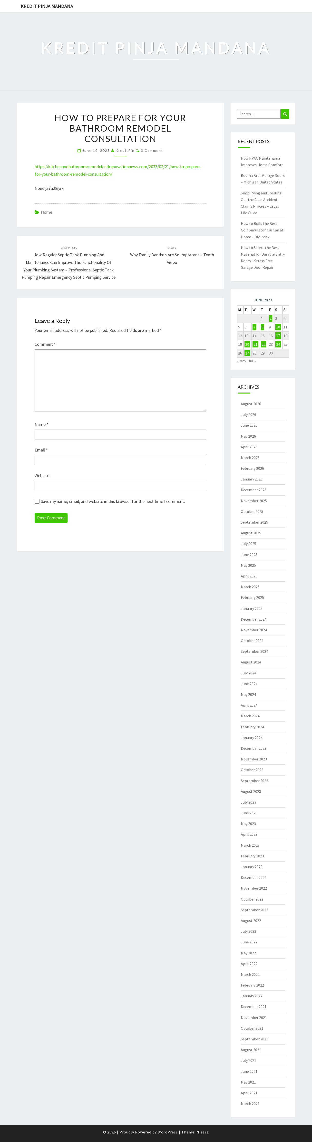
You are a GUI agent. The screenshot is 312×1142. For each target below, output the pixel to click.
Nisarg (202, 1132)
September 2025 (254, 522)
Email (41, 450)
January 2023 (252, 866)
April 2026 (249, 446)
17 (278, 335)
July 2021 (248, 1060)
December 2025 (253, 489)
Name (42, 424)
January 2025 (252, 608)
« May (241, 360)
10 (278, 327)
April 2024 (249, 705)
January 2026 (252, 479)
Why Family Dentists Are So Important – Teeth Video (172, 255)
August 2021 (251, 1049)
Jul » (252, 360)
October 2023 (252, 769)
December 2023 (253, 748)
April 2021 (249, 1092)
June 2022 (249, 942)
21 (255, 344)
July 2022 (248, 931)
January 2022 (252, 995)
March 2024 (250, 715)
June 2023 (249, 812)
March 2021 (250, 1103)
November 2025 (254, 500)
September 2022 (254, 909)
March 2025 (250, 586)
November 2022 (254, 888)
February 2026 (252, 468)
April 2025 (249, 576)
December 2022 (253, 877)
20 (247, 344)
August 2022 (251, 920)
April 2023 (249, 834)
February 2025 (252, 597)
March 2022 (250, 974)
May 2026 (248, 436)
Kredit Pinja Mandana (47, 6)
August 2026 (251, 403)
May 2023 (248, 823)
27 (247, 353)
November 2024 (254, 629)
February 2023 (252, 856)
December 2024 (253, 619)
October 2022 (252, 899)
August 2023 (251, 791)
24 (278, 344)
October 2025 (252, 511)
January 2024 (252, 737)
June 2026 (249, 425)
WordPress (168, 1132)
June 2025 (249, 554)
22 (263, 344)
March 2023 (250, 845)
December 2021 (253, 1006)
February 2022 (252, 985)
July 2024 (248, 673)
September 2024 (254, 651)
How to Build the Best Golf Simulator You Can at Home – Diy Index (262, 230)
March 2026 (250, 457)
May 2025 (248, 565)
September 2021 (254, 1038)
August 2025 (251, 532)
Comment (45, 344)
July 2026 (248, 414)
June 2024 (249, 683)
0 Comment (152, 150)
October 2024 (252, 640)
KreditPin (125, 150)
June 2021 (249, 1071)
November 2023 (254, 759)
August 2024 (251, 662)
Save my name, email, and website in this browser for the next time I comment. (113, 501)
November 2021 (254, 1017)
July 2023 (248, 802)
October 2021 (252, 1028)
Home (46, 212)
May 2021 (248, 1082)
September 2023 (254, 780)
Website (42, 475)
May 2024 (248, 694)
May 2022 (248, 952)
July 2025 (248, 543)
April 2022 (249, 963)
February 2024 (252, 726)
